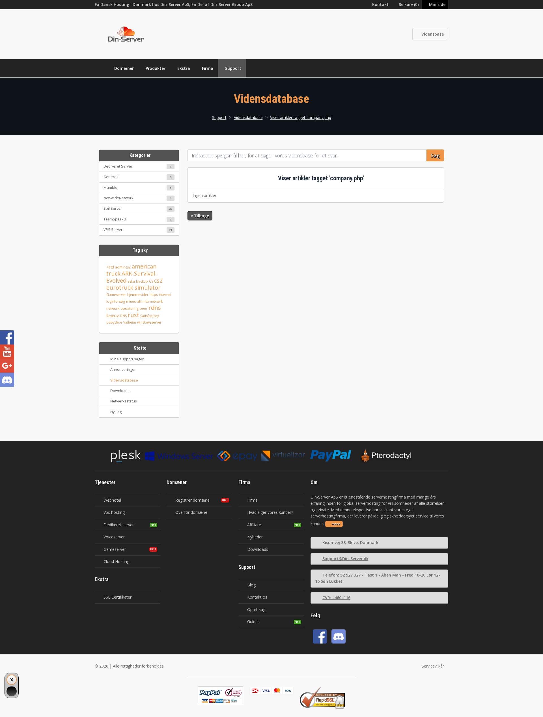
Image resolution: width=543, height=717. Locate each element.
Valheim (129, 322)
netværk (156, 301)
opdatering (129, 308)
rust (133, 315)
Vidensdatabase (248, 117)
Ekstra (183, 68)
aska (131, 281)
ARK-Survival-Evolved (131, 277)
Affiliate (254, 524)
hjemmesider (137, 294)
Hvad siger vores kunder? (270, 512)
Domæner (124, 68)
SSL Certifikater (118, 597)
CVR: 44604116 (336, 597)
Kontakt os (257, 597)
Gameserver (116, 294)
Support (233, 68)
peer (143, 308)
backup (142, 281)
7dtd (110, 267)
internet (165, 294)
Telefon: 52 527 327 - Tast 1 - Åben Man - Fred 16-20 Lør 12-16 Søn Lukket (377, 578)
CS (151, 281)
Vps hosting (114, 512)
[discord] (338, 636)
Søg (435, 155)
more (336, 524)
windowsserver (149, 322)
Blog (251, 585)
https (154, 294)
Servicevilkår (433, 666)
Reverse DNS (116, 315)
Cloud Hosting (116, 561)
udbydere (114, 322)
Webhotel (112, 500)
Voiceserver (114, 537)
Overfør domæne (191, 512)
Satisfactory (149, 315)
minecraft (133, 301)
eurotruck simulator (133, 287)
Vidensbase (432, 34)
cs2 (158, 280)
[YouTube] (7, 352)
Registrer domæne (192, 500)
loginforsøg (115, 301)
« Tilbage (200, 215)
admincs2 (123, 267)
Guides (253, 621)
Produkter (155, 68)
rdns (154, 307)
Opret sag (256, 609)
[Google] (7, 366)
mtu (146, 301)
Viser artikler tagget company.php (300, 117)
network (112, 308)
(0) (409, 4)
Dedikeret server (119, 524)
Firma (207, 68)
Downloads (257, 549)
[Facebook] (320, 636)
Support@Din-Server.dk (345, 558)
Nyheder (255, 537)
